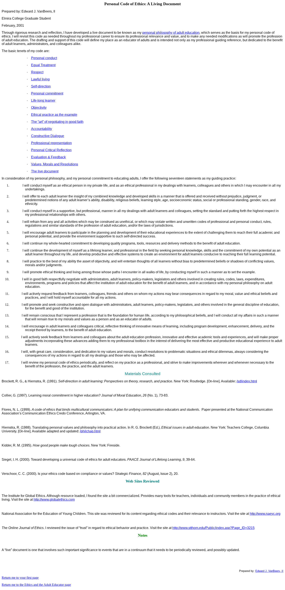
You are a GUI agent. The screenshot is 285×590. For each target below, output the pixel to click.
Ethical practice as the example (54, 114)
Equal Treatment (43, 65)
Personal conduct (44, 58)
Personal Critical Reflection (51, 150)
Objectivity (39, 107)
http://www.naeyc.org (265, 513)
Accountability (41, 129)
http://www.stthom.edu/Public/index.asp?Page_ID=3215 (213, 528)
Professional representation (51, 143)
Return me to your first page (20, 577)
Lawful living (40, 79)
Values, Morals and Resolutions (54, 164)
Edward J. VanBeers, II (269, 571)
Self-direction (41, 86)
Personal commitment (47, 93)
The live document (44, 171)
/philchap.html (90, 431)
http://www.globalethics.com (54, 499)
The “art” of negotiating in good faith (57, 121)
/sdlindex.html (247, 381)
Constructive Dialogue (47, 136)
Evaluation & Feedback (48, 157)
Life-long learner (43, 100)
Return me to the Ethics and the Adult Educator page (36, 584)
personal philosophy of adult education (170, 32)
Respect (37, 72)
